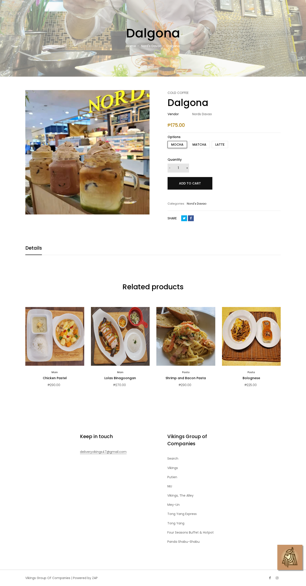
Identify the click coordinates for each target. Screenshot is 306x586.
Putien (172, 477)
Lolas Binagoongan (120, 378)
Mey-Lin (173, 504)
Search (172, 458)
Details (33, 248)
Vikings (172, 468)
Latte (219, 144)
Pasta (186, 372)
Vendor (173, 114)
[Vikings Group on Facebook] (270, 578)
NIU (169, 486)
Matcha (199, 144)
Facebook (191, 218)
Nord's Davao (197, 203)
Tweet (184, 218)
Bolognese (251, 378)
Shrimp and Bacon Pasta (186, 378)
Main (55, 372)
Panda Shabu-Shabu (183, 541)
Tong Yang (175, 523)
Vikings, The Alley (180, 495)
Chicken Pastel (55, 378)
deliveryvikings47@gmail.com (103, 452)
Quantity (175, 159)
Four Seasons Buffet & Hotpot (190, 532)
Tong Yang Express (182, 514)
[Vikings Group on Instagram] (277, 578)
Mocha (177, 144)
